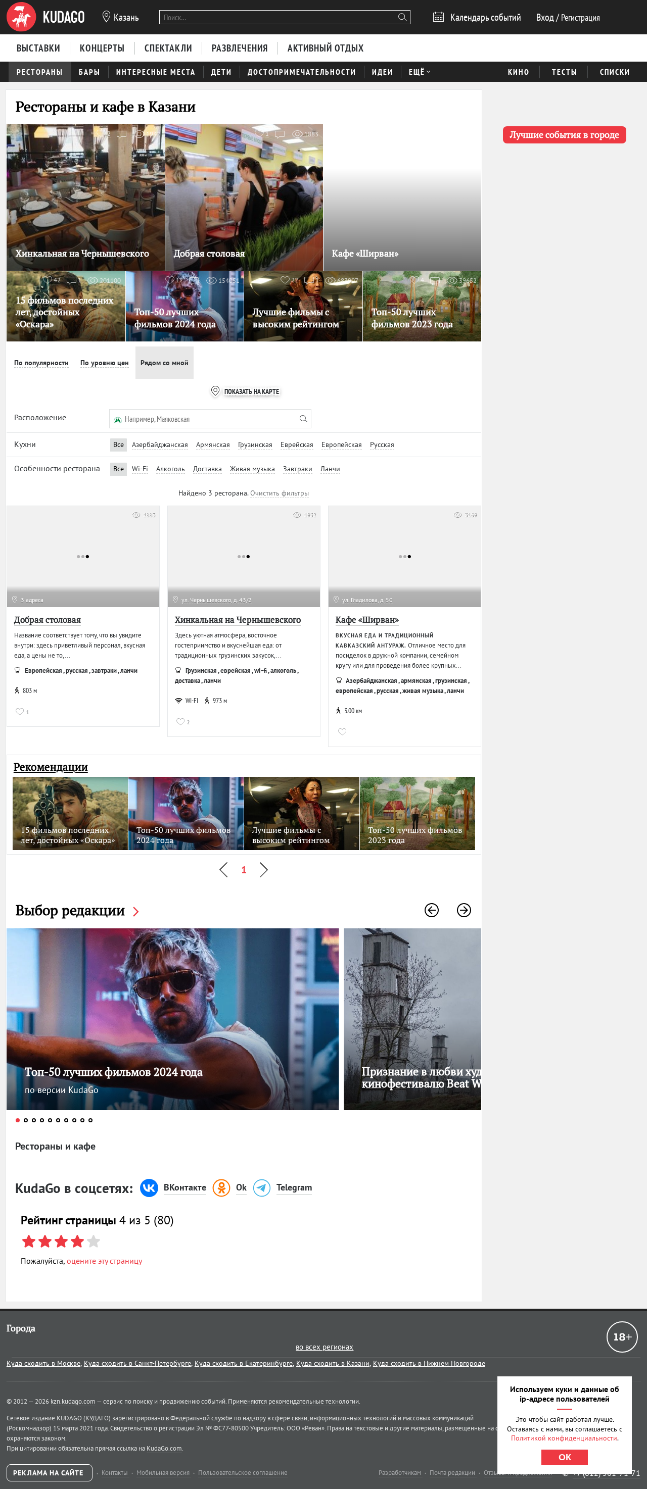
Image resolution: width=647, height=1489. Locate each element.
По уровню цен (104, 362)
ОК (565, 1457)
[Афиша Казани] (45, 17)
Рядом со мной (165, 362)
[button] (432, 910)
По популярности (41, 362)
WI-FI (192, 700)
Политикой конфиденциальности (564, 1438)
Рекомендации (51, 767)
